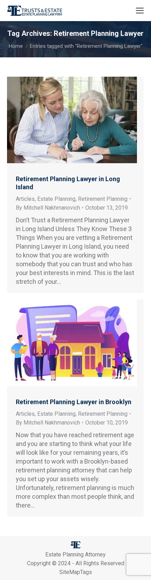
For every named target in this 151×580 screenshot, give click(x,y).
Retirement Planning (102, 199)
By (48, 207)
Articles (25, 199)
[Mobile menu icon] (140, 10)
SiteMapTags (75, 572)
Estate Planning (56, 199)
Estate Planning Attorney (75, 554)
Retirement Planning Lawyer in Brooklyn (73, 402)
